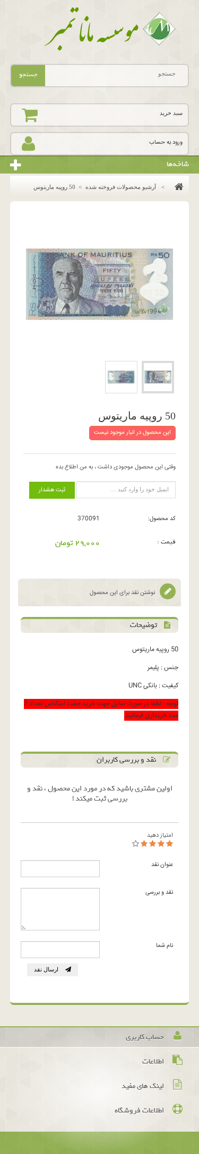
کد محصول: (162, 518)
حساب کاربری (145, 1037)
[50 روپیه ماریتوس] (158, 377)
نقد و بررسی (159, 892)
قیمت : (166, 542)
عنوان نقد (162, 864)
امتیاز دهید (160, 835)
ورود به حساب (166, 142)
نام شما (164, 945)
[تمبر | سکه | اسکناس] (99, 29)
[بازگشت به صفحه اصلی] (176, 187)
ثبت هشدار (52, 489)
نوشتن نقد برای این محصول (123, 592)
